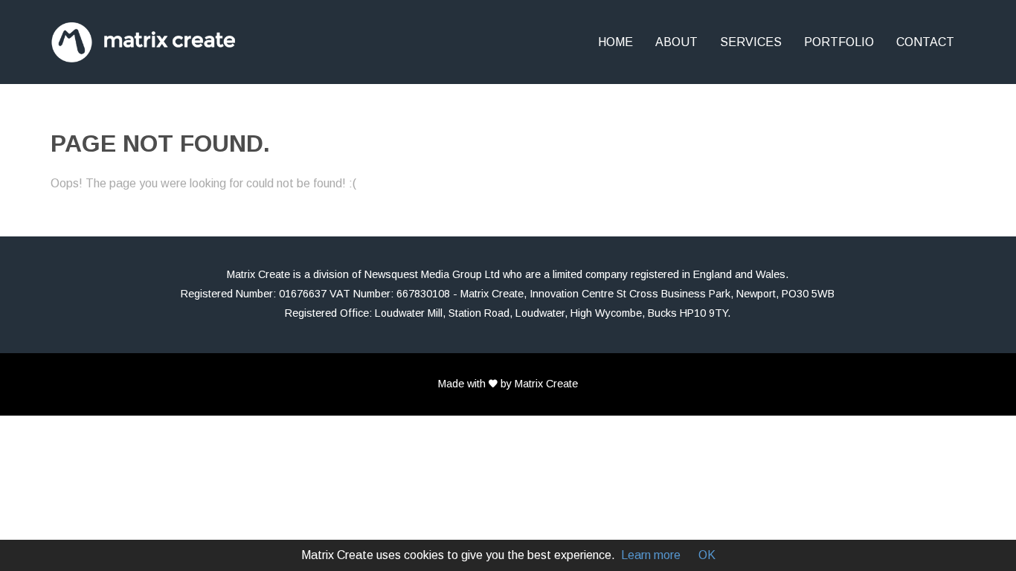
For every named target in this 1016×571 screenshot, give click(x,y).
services (751, 42)
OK (707, 555)
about (676, 42)
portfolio (839, 42)
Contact (925, 42)
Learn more (651, 555)
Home (615, 42)
